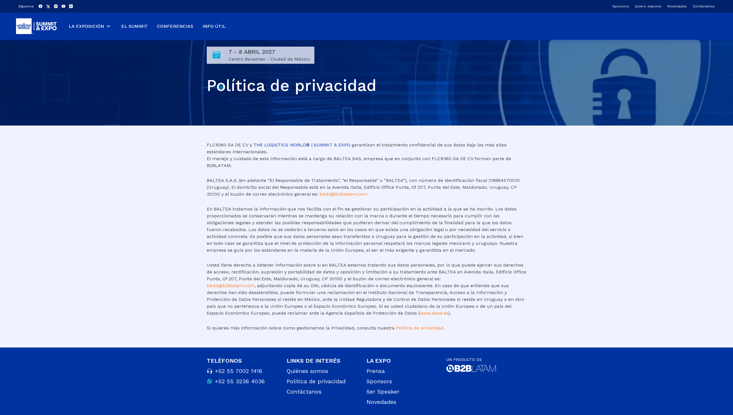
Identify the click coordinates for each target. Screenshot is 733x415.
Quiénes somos (307, 371)
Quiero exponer (648, 6)
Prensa (375, 371)
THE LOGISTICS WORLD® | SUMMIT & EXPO (301, 145)
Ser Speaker (382, 391)
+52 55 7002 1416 (238, 371)
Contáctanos (304, 391)
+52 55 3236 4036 (240, 381)
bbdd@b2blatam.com (343, 194)
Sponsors (620, 6)
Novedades (677, 6)
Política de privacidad (420, 328)
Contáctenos (704, 6)
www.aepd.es (433, 313)
